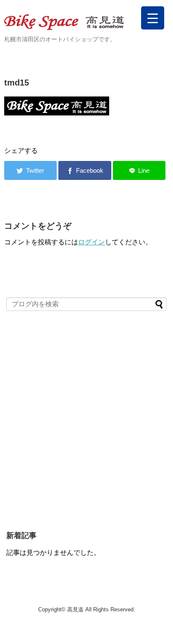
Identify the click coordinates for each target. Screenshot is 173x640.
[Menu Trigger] (152, 17)
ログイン (91, 242)
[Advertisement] (86, 425)
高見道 (75, 609)
